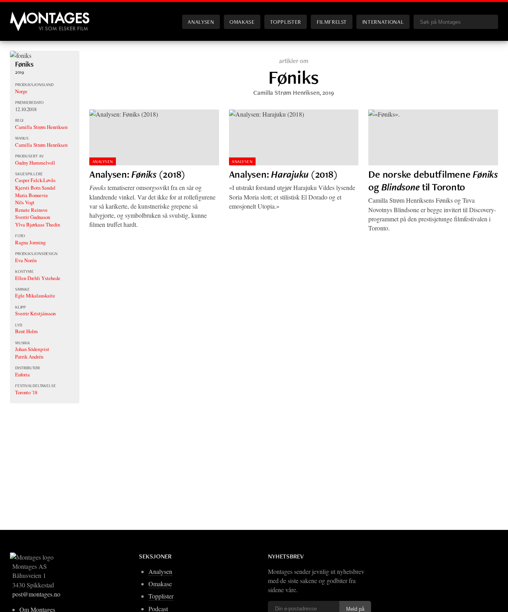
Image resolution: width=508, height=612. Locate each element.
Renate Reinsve (31, 209)
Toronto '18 (26, 392)
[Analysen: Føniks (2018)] (154, 137)
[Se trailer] (20, 55)
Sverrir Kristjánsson (35, 313)
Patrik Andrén (29, 356)
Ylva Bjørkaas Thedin (37, 224)
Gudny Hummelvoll (35, 162)
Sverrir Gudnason (32, 217)
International (383, 21)
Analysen (201, 21)
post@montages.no (36, 594)
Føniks (24, 64)
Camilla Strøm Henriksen (41, 126)
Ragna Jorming (30, 242)
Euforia (22, 374)
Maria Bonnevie (31, 195)
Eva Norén (26, 260)
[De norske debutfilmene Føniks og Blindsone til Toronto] (433, 137)
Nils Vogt (25, 202)
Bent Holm (26, 331)
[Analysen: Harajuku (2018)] (294, 137)
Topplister (285, 21)
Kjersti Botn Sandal (35, 187)
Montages (23, 15)
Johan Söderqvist (32, 349)
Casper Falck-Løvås (35, 180)
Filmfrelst (332, 21)
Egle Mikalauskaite (35, 295)
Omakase (241, 21)
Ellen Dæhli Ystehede (37, 278)
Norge (21, 91)
